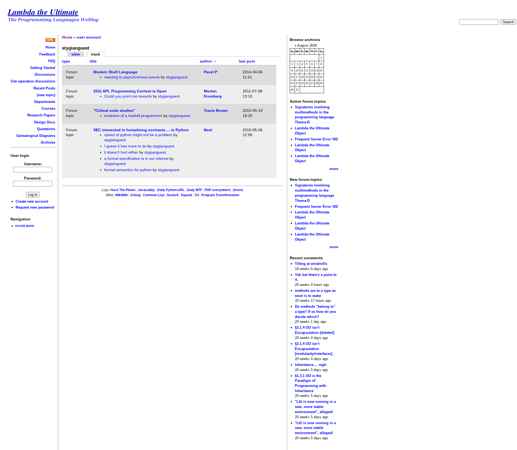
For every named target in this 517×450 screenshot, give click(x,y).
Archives (48, 142)
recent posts (24, 225)
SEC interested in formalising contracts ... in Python (141, 130)
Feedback (47, 54)
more (334, 169)
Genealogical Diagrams (35, 136)
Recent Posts (44, 88)
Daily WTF (194, 190)
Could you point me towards (128, 96)
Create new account (32, 201)
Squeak (186, 195)
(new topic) (46, 95)
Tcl (197, 195)
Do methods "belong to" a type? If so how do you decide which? (315, 311)
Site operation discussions (33, 81)
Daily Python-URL (170, 190)
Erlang (136, 195)
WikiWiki (121, 195)
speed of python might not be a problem (138, 135)
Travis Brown (216, 110)
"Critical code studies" (114, 110)
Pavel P (210, 72)
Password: (32, 178)
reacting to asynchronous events (132, 77)
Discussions (45, 74)
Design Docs (44, 122)
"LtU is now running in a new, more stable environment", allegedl (315, 407)
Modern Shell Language (115, 72)
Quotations (46, 129)
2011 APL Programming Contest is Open (130, 91)
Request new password (35, 207)
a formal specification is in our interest (136, 158)
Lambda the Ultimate (43, 12)
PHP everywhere (217, 190)
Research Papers (41, 115)
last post (247, 61)
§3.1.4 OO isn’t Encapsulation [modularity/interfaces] (313, 349)
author (206, 61)
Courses (48, 108)
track (95, 54)
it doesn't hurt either (121, 152)
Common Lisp (153, 195)
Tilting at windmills (311, 264)
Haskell (172, 195)
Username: (33, 164)
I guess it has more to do (125, 146)
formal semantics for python (128, 170)
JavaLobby (146, 190)
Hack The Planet (122, 190)
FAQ (51, 61)
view (75, 54)
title (93, 61)
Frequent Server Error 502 (316, 139)
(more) (238, 190)
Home (50, 47)
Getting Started (42, 68)
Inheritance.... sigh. (311, 365)
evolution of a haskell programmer (133, 115)
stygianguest (176, 77)
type (66, 61)
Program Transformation (220, 195)
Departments (44, 102)
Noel (208, 130)
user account (89, 37)
